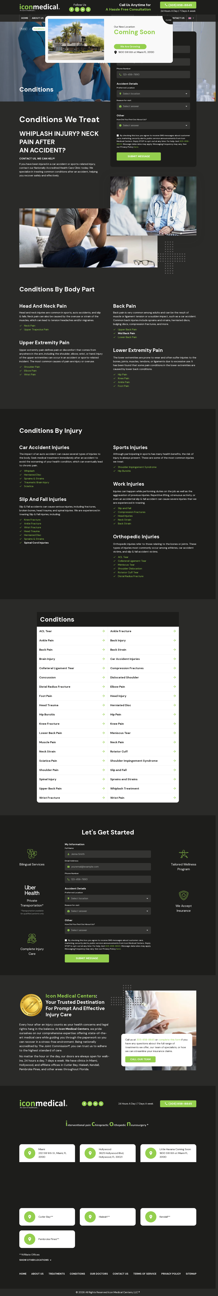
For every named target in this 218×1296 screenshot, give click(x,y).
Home (24, 18)
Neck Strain (124, 519)
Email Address (71, 861)
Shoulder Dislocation (130, 568)
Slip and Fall (124, 508)
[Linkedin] (82, 9)
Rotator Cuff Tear (128, 572)
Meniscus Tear (126, 564)
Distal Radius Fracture (130, 576)
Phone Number (124, 68)
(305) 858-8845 (180, 5)
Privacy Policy (171, 1273)
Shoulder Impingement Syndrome (137, 467)
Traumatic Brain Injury (36, 482)
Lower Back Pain (127, 337)
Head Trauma (32, 531)
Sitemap (191, 1273)
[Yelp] (88, 9)
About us (38, 18)
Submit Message (139, 156)
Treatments (57, 1273)
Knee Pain (123, 378)
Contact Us (176, 18)
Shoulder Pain (32, 366)
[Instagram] (77, 9)
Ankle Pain (124, 382)
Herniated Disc (32, 474)
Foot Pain (123, 386)
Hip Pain (122, 374)
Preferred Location (126, 87)
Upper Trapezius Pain (36, 329)
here (136, 147)
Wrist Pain (30, 374)
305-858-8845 (112, 946)
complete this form (169, 1039)
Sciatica (28, 486)
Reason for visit (124, 100)
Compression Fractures (131, 512)
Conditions (77, 1273)
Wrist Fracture (32, 527)
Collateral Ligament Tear (132, 561)
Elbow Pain (30, 370)
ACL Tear (123, 557)
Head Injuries (125, 516)
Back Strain (124, 523)
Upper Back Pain (127, 329)
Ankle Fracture (32, 523)
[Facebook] (71, 9)
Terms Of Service (144, 1273)
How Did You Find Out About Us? (132, 119)
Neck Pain (29, 325)
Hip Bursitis (124, 471)
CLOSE (169, 20)
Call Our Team (140, 1059)
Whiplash (29, 471)
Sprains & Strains (34, 478)
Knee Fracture (32, 519)
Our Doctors (99, 1273)
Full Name (69, 848)
